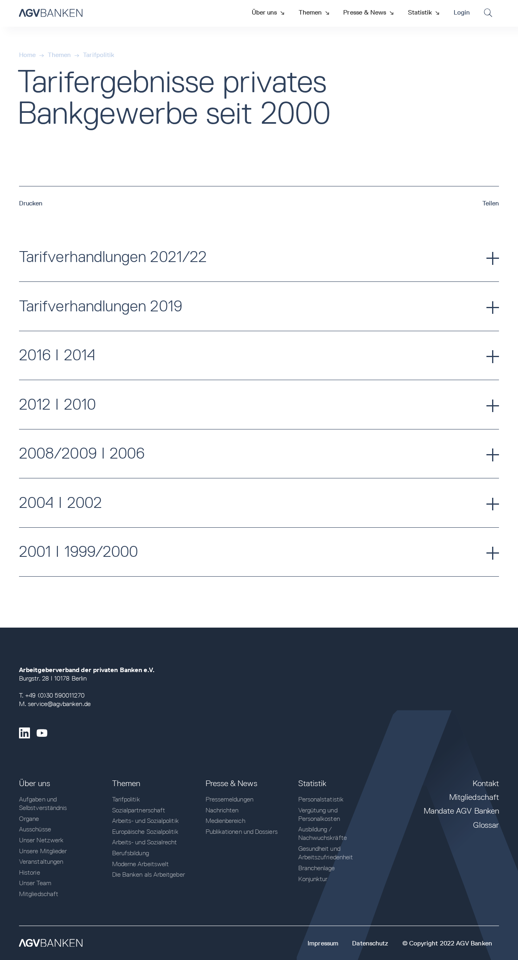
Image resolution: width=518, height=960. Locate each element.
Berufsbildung (130, 853)
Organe (29, 819)
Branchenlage (316, 868)
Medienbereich (225, 821)
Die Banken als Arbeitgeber (148, 874)
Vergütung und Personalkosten (319, 814)
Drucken (31, 203)
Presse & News (231, 783)
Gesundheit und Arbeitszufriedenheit (325, 853)
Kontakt (486, 783)
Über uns (34, 783)
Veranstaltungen (41, 861)
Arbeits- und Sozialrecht (144, 842)
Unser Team (35, 883)
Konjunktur (313, 879)
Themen (59, 55)
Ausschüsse (35, 829)
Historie (29, 872)
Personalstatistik (321, 799)
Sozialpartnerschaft (139, 810)
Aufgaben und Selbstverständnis (43, 803)
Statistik (312, 783)
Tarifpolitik (98, 55)
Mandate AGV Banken (461, 811)
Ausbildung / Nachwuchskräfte (322, 833)
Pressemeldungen (229, 799)
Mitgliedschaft (38, 894)
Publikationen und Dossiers (242, 831)
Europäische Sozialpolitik (145, 831)
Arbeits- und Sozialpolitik (145, 821)
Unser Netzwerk (41, 840)
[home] (51, 13)
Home (27, 55)
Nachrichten (222, 810)
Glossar (486, 825)
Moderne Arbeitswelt (140, 864)
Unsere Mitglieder (43, 851)
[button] (267, 12)
